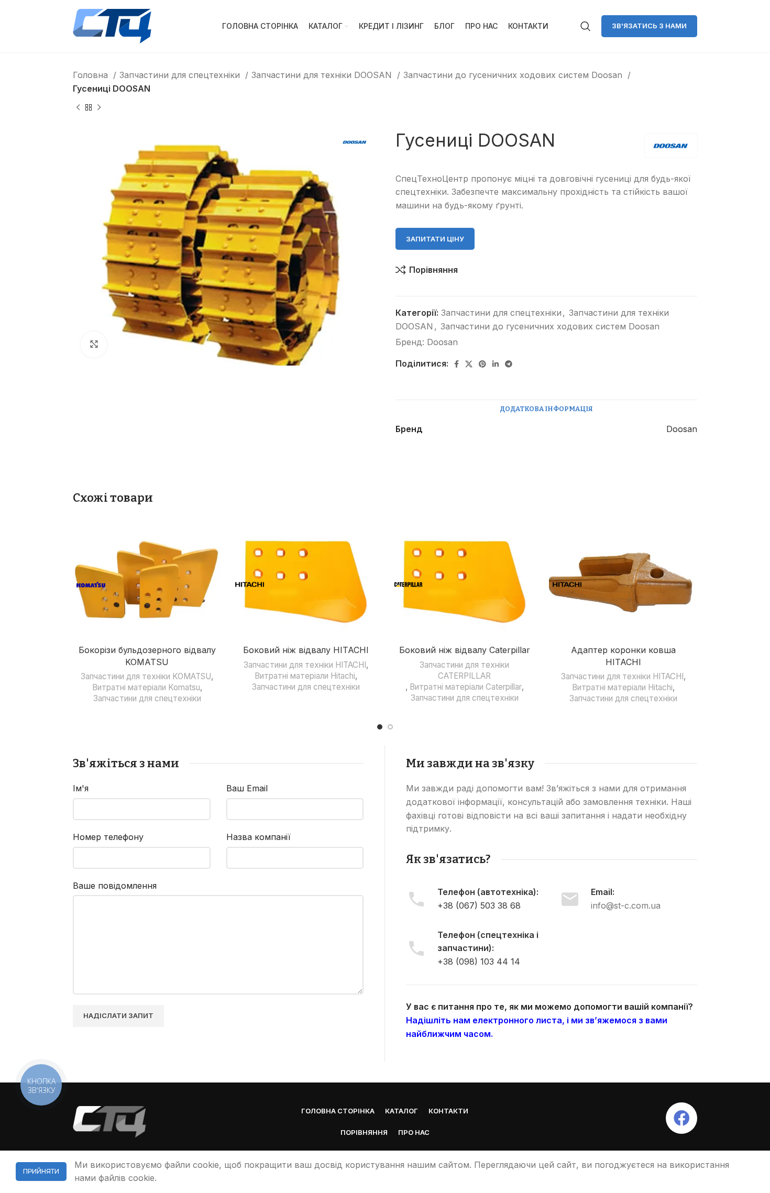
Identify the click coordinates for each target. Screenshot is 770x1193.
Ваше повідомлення (115, 885)
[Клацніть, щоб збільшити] (94, 345)
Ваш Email (247, 788)
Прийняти (41, 1171)
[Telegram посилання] (508, 364)
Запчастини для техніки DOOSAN (322, 75)
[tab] (546, 409)
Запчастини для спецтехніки (181, 75)
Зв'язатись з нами (649, 25)
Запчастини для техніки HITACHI (305, 665)
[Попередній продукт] (78, 108)
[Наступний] (99, 108)
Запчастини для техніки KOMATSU (146, 676)
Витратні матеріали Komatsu (146, 687)
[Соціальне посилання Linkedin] (495, 364)
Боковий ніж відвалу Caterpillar (464, 650)
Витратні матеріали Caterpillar (466, 687)
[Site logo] (112, 25)
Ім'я (81, 788)
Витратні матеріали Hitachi (305, 676)
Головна (92, 75)
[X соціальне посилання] (469, 364)
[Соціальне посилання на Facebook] (456, 364)
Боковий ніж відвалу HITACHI (306, 650)
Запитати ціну (435, 239)
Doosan (442, 342)
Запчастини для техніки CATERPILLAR (464, 670)
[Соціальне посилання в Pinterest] (482, 364)
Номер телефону (108, 837)
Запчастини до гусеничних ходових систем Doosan (514, 75)
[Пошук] (585, 26)
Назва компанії (258, 837)
